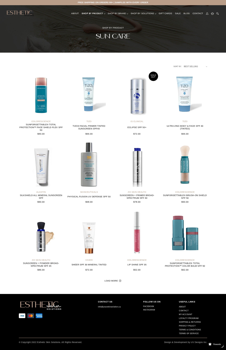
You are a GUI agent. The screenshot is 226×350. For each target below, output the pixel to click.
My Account (185, 314)
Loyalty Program (189, 318)
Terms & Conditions (190, 330)
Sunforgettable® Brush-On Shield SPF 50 (185, 196)
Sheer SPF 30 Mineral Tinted (89, 264)
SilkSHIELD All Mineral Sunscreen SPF (41, 196)
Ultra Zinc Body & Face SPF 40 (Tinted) (185, 127)
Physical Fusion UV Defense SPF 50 (89, 196)
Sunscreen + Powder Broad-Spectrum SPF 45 (41, 264)
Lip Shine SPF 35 (137, 264)
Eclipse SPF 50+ (136, 127)
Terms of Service (189, 333)
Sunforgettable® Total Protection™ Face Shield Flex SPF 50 (41, 127)
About (182, 307)
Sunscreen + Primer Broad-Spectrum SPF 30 (137, 196)
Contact (184, 311)
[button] (93, 13)
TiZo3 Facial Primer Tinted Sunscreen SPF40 (89, 127)
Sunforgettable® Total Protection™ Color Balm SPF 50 (185, 264)
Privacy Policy (187, 326)
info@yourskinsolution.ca (109, 307)
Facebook (148, 306)
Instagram (149, 310)
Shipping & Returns (190, 322)
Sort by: (177, 66)
